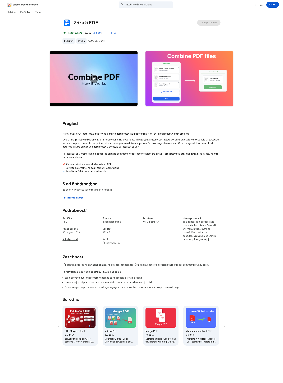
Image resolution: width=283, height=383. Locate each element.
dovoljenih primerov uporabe (94, 277)
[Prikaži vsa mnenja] (73, 197)
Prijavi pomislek (70, 239)
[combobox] (149, 4)
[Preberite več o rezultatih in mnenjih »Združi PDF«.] (112, 334)
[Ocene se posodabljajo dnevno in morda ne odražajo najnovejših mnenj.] (105, 33)
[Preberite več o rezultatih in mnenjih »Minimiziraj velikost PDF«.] (193, 334)
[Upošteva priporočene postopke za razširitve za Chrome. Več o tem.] (64, 33)
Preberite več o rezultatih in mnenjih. (93, 189)
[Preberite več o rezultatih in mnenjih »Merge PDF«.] (153, 334)
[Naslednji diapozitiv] (225, 326)
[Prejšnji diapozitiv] (58, 326)
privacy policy (201, 264)
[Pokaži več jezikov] (119, 243)
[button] (261, 5)
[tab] (11, 12)
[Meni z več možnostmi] (255, 5)
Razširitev (68, 41)
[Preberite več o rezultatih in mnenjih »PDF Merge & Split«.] (72, 334)
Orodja (81, 41)
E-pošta (151, 221)
